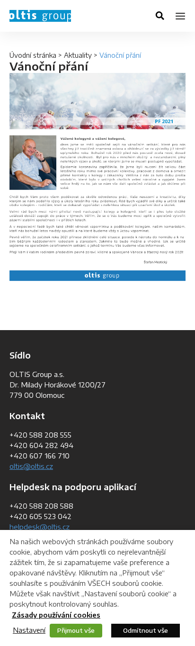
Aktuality (78, 55)
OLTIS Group (40, 16)
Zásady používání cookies (56, 615)
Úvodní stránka (32, 55)
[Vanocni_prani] (97, 177)
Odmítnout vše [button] (145, 630)
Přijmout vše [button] (76, 630)
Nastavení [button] (29, 630)
